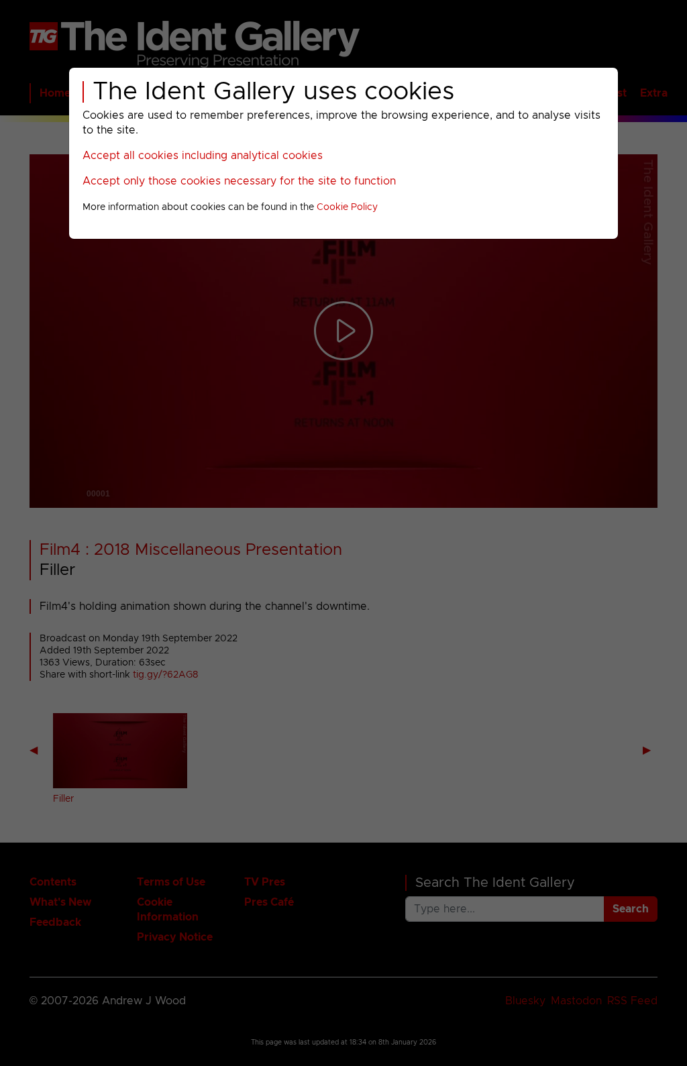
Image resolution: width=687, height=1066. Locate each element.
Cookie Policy (347, 207)
